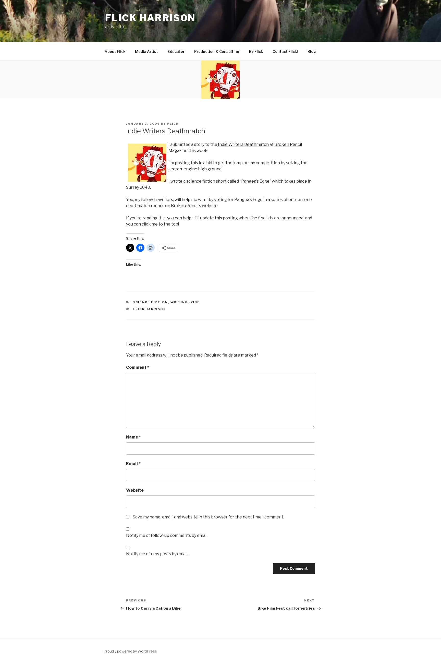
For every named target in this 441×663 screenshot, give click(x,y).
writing (179, 302)
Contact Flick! (285, 51)
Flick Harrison (150, 17)
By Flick (256, 51)
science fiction (150, 302)
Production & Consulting (216, 51)
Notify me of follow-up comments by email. (167, 535)
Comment (137, 367)
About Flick (115, 51)
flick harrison (149, 309)
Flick (173, 123)
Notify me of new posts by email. (157, 553)
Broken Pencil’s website (194, 205)
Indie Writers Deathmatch (243, 144)
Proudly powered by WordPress (130, 651)
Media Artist (146, 51)
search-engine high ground (195, 169)
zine (195, 302)
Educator (176, 51)
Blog (312, 51)
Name (133, 437)
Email (133, 463)
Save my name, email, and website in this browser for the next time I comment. (208, 517)
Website (135, 490)
